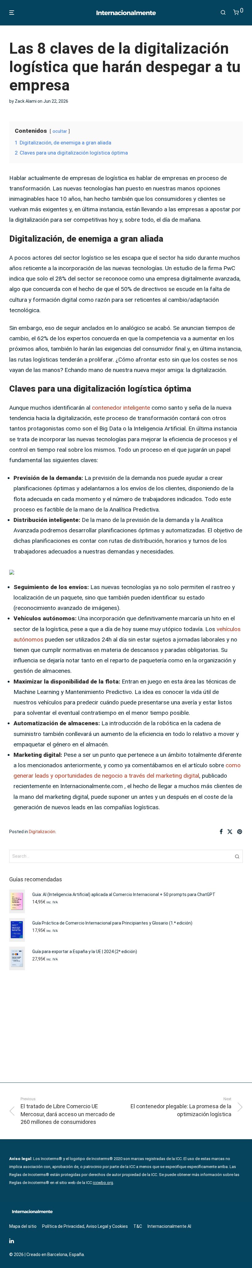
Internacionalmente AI (169, 1226)
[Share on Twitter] (230, 832)
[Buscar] (223, 13)
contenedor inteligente (121, 407)
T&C (137, 1226)
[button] (237, 856)
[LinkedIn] (12, 1240)
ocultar (60, 131)
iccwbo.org (103, 1182)
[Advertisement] (126, 1026)
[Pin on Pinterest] (240, 832)
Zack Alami (26, 101)
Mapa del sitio (23, 1226)
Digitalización (42, 831)
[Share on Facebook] (220, 832)
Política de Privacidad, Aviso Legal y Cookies (85, 1226)
